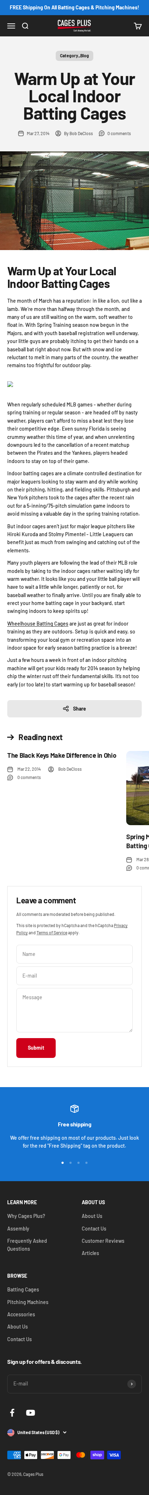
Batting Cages (23, 1289)
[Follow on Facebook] (12, 1413)
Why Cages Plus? (26, 1216)
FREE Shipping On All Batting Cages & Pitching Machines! (74, 7)
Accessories (21, 1314)
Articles (90, 1253)
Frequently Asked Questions (27, 1245)
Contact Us (94, 1228)
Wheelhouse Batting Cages (37, 623)
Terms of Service (52, 932)
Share (79, 709)
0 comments (119, 133)
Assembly (18, 1228)
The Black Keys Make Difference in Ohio (61, 755)
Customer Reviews (103, 1241)
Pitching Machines (27, 1302)
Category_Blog (74, 55)
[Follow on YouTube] (30, 1413)
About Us (92, 1216)
